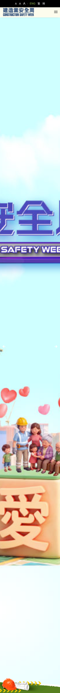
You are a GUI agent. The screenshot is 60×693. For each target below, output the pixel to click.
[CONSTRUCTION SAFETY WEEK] (18, 11)
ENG (32, 3)
